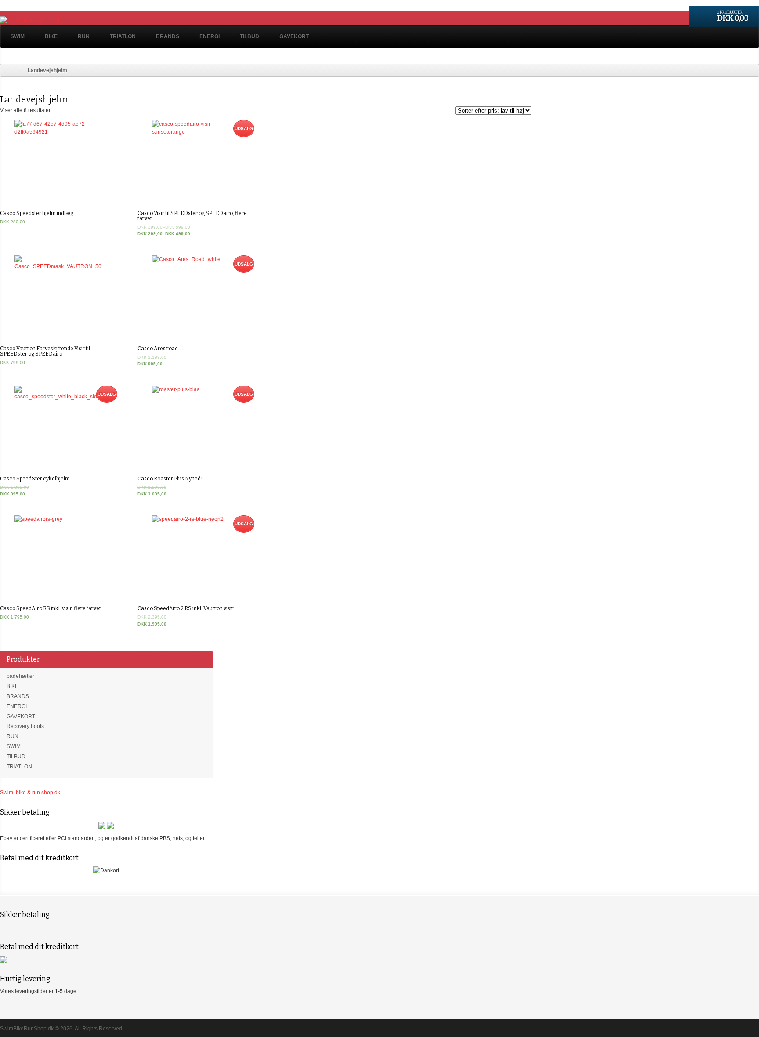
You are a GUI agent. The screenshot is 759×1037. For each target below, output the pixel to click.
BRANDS (167, 36)
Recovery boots (25, 726)
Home (7, 70)
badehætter (20, 676)
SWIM (18, 36)
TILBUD (249, 36)
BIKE (51, 36)
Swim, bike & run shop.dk (30, 793)
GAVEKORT (294, 36)
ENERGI (209, 36)
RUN (84, 36)
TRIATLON (123, 36)
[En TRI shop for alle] (30, 20)
